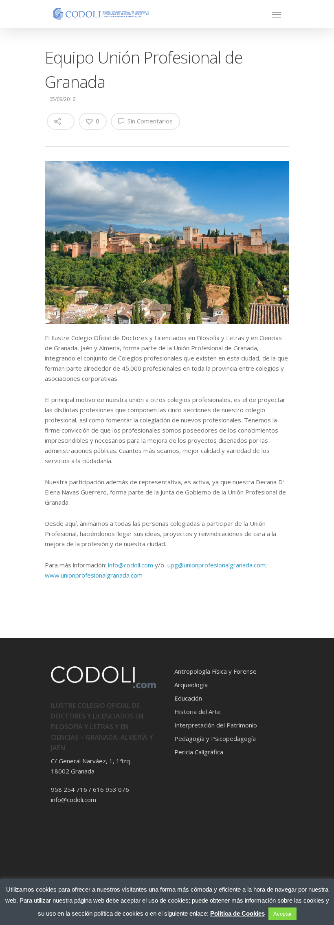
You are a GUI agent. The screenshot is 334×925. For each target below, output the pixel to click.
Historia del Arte (197, 711)
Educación (188, 698)
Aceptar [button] (282, 914)
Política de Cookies (237, 913)
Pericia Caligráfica (198, 752)
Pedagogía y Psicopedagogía (215, 738)
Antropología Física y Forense (215, 671)
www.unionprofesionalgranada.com (94, 575)
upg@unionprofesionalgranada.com (216, 565)
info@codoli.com (130, 565)
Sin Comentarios (149, 121)
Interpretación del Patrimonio (215, 725)
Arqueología (191, 685)
